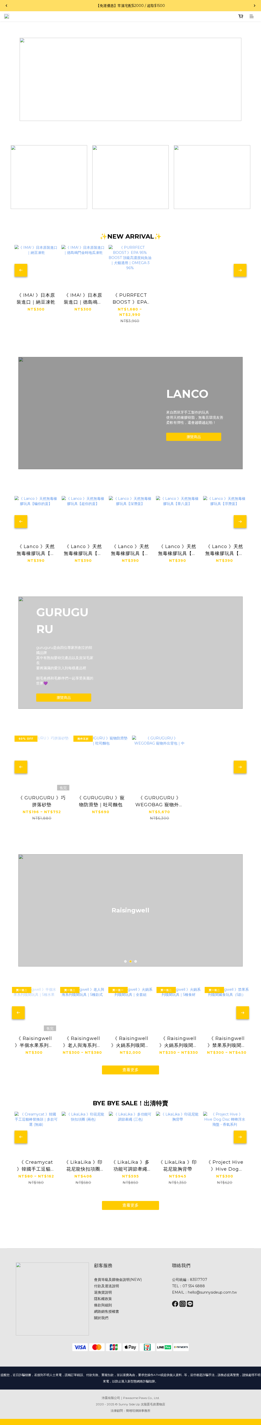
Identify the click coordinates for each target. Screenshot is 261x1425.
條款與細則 (103, 1305)
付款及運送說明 (106, 1286)
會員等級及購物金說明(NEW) (118, 1279)
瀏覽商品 (194, 437)
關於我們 (101, 1318)
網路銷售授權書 (106, 1311)
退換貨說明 (103, 1292)
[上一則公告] (6, 5)
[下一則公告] (254, 5)
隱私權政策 (103, 1298)
